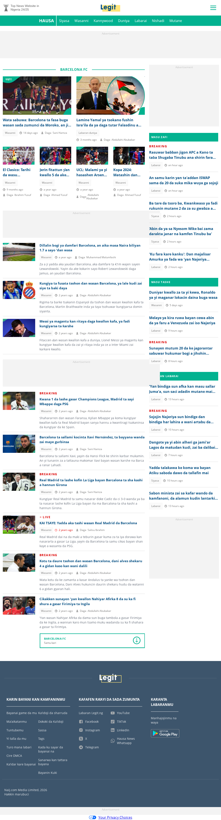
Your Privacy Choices (115, 817)
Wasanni (81, 20)
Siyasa (64, 20)
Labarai (141, 20)
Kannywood (103, 20)
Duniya (123, 20)
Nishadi (158, 20)
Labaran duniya (88, 133)
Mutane (175, 20)
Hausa (46, 21)
